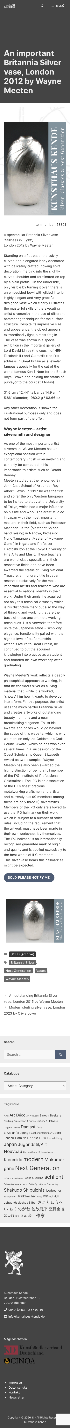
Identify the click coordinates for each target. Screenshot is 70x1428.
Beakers (55, 1115)
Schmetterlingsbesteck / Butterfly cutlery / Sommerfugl (31, 1184)
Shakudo (13, 1190)
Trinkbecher (26, 1196)
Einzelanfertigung (16, 1133)
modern (33, 1159)
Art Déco (17, 1115)
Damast (28, 1126)
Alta (6, 1115)
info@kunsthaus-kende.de (26, 1316)
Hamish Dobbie (26, 1138)
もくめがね (20, 1208)
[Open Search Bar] (42, 6)
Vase (39, 1196)
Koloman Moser (45, 1152)
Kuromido (13, 1159)
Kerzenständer (30, 1152)
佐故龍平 (40, 1208)
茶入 (17, 1216)
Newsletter (16, 1397)
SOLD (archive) (22, 954)
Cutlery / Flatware (47, 1121)
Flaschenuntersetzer (40, 1133)
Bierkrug (8, 1121)
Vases (41, 971)
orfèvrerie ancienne (13, 1178)
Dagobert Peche (12, 1127)
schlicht (53, 1177)
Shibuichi (32, 1190)
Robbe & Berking (33, 1177)
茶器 (24, 1216)
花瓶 (11, 1216)
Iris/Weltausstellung (50, 1138)
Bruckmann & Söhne (25, 1121)
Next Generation (18, 971)
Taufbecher (10, 1196)
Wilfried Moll (51, 1196)
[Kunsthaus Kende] (9, 6)
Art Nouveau (32, 1116)
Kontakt (14, 1392)
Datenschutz (18, 1387)
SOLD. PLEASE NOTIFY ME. (29, 877)
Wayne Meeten (17, 979)
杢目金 (54, 1209)
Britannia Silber (22, 962)
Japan (10, 1144)
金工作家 (36, 1215)
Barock (44, 1115)
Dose (39, 1127)
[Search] (60, 1054)
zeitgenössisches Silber (20, 1202)
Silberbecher (52, 1190)
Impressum (16, 1382)
